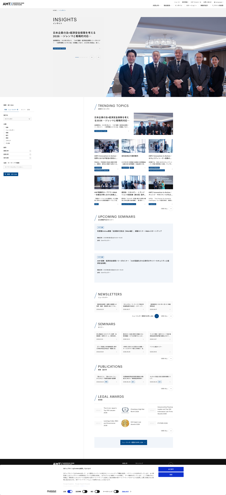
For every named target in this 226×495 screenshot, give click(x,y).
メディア (8, 140)
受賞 (7, 138)
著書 (7, 132)
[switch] (84, 491)
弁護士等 (124, 463)
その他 (8, 143)
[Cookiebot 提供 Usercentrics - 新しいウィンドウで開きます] (51, 491)
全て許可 (171, 469)
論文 (7, 135)
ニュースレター (10, 130)
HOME (55, 10)
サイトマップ (139, 463)
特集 (7, 127)
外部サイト (84, 486)
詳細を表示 (125, 491)
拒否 (171, 474)
